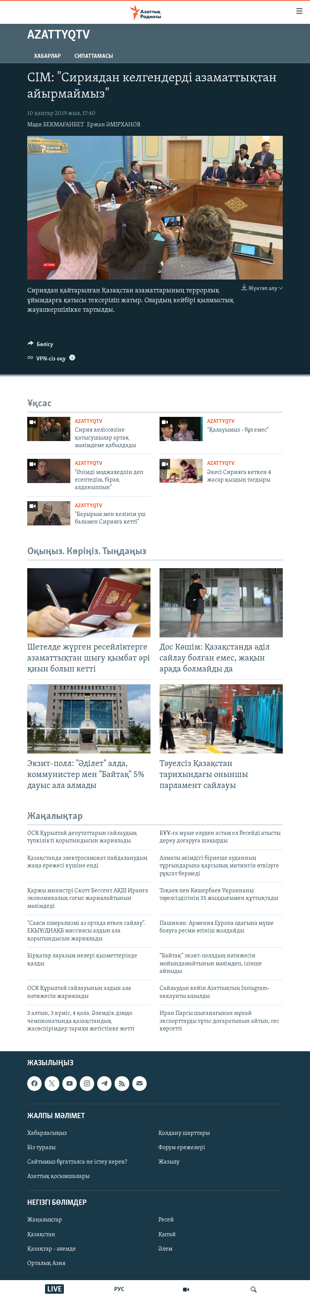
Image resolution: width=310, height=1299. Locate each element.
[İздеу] (253, 1289)
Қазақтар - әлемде (51, 1249)
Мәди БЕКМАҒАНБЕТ (55, 125)
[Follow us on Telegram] (104, 1084)
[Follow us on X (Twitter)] (52, 1084)
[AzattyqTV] (186, 1289)
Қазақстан (41, 1235)
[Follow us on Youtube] (69, 1084)
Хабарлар (47, 56)
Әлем (165, 1249)
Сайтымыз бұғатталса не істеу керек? (77, 1162)
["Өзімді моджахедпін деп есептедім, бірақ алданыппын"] (48, 471)
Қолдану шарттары (184, 1133)
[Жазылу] (139, 1084)
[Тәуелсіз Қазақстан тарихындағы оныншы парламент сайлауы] (221, 719)
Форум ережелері (181, 1148)
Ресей (166, 1220)
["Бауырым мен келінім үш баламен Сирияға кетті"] (48, 513)
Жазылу (169, 1162)
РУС (119, 1290)
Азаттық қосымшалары (58, 1176)
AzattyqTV (88, 421)
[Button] (40, 346)
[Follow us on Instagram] (87, 1084)
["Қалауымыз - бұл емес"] (181, 429)
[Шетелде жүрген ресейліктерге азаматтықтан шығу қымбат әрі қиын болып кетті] (88, 602)
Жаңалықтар (44, 1220)
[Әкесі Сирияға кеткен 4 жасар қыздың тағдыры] (181, 471)
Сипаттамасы (93, 56)
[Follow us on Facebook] (34, 1084)
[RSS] (122, 1084)
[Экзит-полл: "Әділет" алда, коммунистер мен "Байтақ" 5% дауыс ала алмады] (88, 719)
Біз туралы (41, 1148)
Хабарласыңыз (47, 1133)
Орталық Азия (46, 1263)
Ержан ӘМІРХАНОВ (113, 125)
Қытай (167, 1235)
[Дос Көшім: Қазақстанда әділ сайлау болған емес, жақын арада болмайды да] (221, 602)
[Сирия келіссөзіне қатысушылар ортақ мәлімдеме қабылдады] (48, 429)
